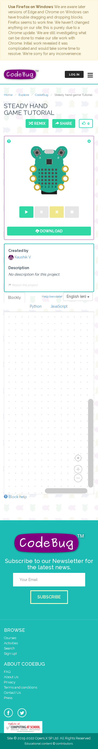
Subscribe (49, 597)
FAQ (7, 672)
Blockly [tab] (14, 297)
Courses (10, 638)
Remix (38, 123)
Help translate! (52, 296)
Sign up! (10, 653)
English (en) (77, 296)
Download (50, 231)
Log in (74, 74)
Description (18, 268)
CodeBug (41, 95)
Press (8, 698)
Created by (18, 251)
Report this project (24, 285)
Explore (24, 95)
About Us (11, 677)
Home (8, 95)
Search (9, 648)
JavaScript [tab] (58, 306)
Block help (17, 497)
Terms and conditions (20, 687)
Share (65, 123)
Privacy (9, 682)
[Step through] (57, 212)
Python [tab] (36, 306)
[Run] (26, 212)
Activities (11, 643)
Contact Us (12, 693)
